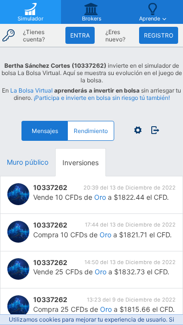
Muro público (27, 162)
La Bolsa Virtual (31, 90)
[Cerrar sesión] (152, 130)
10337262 (50, 187)
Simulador (30, 18)
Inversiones (80, 162)
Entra (80, 35)
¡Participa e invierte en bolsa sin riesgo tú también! (102, 97)
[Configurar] (138, 130)
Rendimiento (91, 130)
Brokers (92, 18)
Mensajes (45, 130)
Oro (100, 197)
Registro (158, 35)
